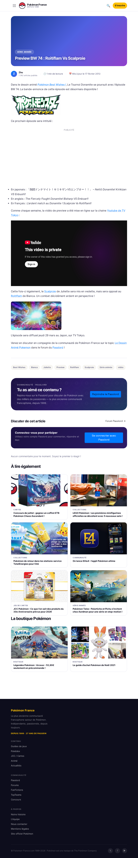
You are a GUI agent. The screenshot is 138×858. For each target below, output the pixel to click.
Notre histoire (18, 814)
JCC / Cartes (17, 756)
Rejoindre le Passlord (105, 394)
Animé (14, 760)
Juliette (47, 367)
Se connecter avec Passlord (104, 437)
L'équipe (15, 819)
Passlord (58, 347)
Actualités (16, 765)
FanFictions (17, 790)
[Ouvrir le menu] (14, 5)
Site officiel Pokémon (22, 833)
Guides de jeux (19, 746)
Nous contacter (19, 824)
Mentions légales (20, 828)
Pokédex (15, 751)
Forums (15, 785)
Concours (16, 799)
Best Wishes (19, 367)
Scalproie (50, 291)
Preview (60, 367)
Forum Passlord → (116, 420)
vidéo (120, 367)
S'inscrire (120, 5)
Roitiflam (16, 296)
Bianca (34, 367)
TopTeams (16, 794)
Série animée (106, 367)
